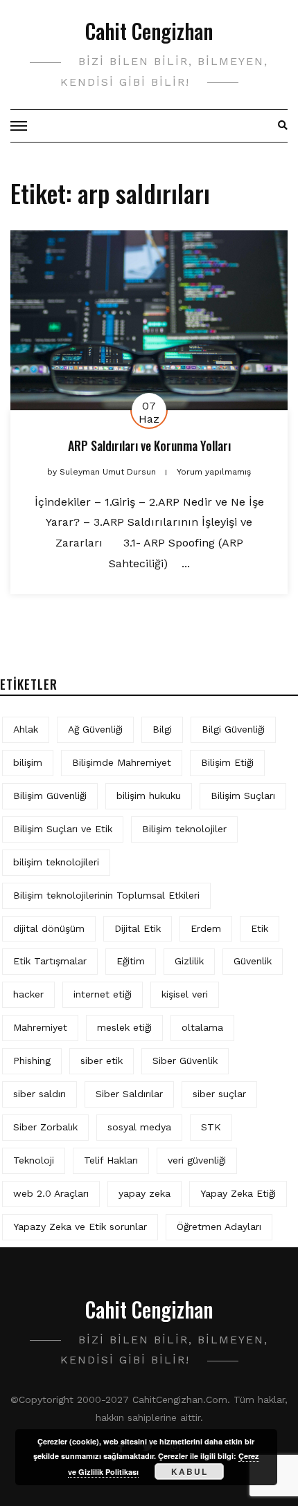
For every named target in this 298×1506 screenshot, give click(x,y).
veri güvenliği (197, 1160)
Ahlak (25, 729)
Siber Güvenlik (185, 1060)
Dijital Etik (137, 928)
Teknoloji (33, 1160)
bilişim (27, 762)
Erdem (206, 928)
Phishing (32, 1060)
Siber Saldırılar (129, 1093)
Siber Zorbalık (45, 1126)
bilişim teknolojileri (56, 861)
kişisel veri (184, 994)
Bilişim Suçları (243, 795)
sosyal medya (139, 1126)
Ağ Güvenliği (95, 729)
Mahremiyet (40, 1027)
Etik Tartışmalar (50, 960)
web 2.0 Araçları (51, 1193)
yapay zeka (144, 1193)
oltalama (202, 1027)
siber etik (101, 1060)
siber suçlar (219, 1093)
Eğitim (130, 960)
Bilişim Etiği (227, 762)
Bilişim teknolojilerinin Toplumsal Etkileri (106, 895)
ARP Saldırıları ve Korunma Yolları (149, 445)
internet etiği (102, 994)
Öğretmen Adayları (219, 1226)
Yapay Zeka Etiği (238, 1193)
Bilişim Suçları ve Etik (62, 828)
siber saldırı (39, 1093)
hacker (28, 994)
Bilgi (162, 729)
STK (211, 1126)
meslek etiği (124, 1027)
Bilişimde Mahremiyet (121, 762)
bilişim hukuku (148, 795)
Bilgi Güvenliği (233, 729)
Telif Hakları (111, 1160)
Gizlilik (189, 960)
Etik (259, 928)
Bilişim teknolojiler (184, 828)
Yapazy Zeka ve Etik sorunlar (80, 1226)
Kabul (189, 1471)
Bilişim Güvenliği (50, 795)
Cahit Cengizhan (149, 30)
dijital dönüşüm (49, 928)
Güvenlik (253, 960)
